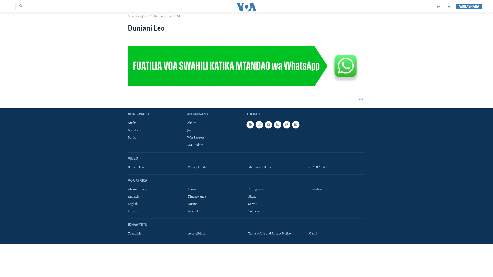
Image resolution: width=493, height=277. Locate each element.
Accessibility (196, 233)
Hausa (192, 189)
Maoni (313, 233)
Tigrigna (254, 211)
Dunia (132, 137)
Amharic (133, 196)
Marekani (134, 130)
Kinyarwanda (197, 196)
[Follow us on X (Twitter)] (259, 124)
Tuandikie (135, 233)
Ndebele (193, 211)
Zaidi (362, 99)
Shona (252, 196)
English (133, 204)
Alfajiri (192, 123)
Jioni (190, 130)
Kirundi (193, 204)
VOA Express (196, 137)
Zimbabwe (316, 189)
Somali (252, 204)
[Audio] (450, 6)
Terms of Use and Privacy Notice (269, 233)
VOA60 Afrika (318, 167)
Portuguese (255, 189)
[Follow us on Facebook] (250, 124)
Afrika (132, 123)
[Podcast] (286, 124)
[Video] (438, 6)
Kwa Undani (195, 145)
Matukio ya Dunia (260, 167)
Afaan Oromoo (137, 189)
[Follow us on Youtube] (268, 124)
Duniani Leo (136, 167)
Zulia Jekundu (197, 167)
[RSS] (277, 124)
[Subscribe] (295, 124)
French (132, 211)
